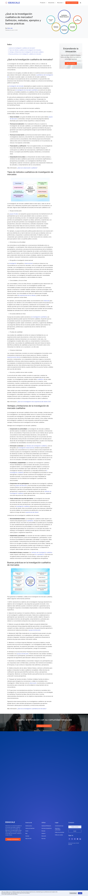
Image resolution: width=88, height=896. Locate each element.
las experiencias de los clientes (27, 295)
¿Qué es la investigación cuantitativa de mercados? (32, 708)
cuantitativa (30, 520)
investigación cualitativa (23, 506)
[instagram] (75, 839)
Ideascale (46, 300)
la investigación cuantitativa (39, 317)
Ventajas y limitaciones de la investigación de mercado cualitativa (26, 52)
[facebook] (69, 839)
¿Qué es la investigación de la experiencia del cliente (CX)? (34, 401)
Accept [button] (80, 893)
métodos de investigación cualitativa (36, 445)
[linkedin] (80, 839)
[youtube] (77, 839)
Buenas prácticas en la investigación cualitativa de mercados (25, 54)
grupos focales (14, 214)
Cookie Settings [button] (73, 893)
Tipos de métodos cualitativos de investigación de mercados (25, 50)
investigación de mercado (16, 86)
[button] (80, 2)
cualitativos (40, 379)
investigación (12, 263)
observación (33, 683)
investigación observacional (26, 447)
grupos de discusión (21, 485)
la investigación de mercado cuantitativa (26, 90)
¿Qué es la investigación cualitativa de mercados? (22, 48)
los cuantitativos (39, 554)
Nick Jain (10, 28)
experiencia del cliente (13, 357)
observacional (29, 263)
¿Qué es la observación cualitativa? (27, 168)
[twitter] (72, 839)
